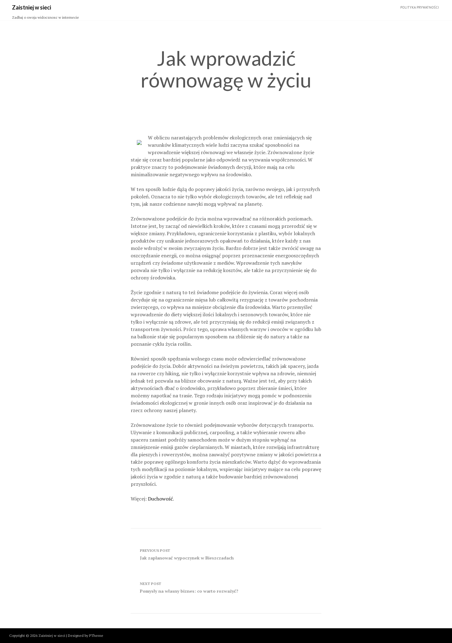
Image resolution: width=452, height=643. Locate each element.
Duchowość (160, 498)
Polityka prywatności (419, 7)
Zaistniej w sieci (31, 7)
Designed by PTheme (85, 635)
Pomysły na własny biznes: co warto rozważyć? (189, 587)
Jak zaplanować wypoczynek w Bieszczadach (187, 554)
